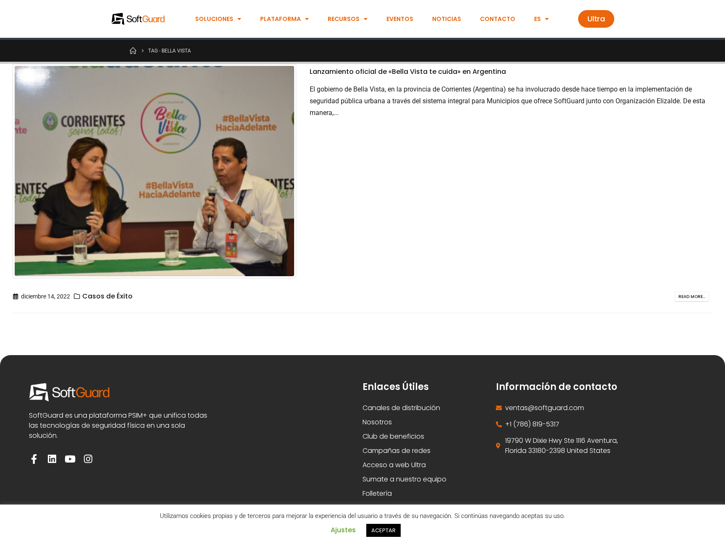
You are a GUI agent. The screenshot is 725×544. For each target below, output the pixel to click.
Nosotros (377, 422)
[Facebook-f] (34, 459)
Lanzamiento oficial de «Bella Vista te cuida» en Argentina (408, 71)
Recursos (344, 19)
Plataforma (280, 19)
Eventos (399, 19)
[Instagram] (88, 459)
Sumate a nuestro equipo (404, 479)
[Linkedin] (52, 459)
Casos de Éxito (107, 296)
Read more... (691, 296)
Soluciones (214, 19)
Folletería (377, 493)
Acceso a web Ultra (394, 465)
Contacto (497, 19)
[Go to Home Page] (133, 50)
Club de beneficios (393, 436)
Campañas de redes (396, 450)
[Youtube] (70, 459)
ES (537, 19)
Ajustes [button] (343, 530)
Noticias (446, 19)
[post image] (155, 171)
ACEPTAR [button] (383, 530)
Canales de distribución (401, 408)
